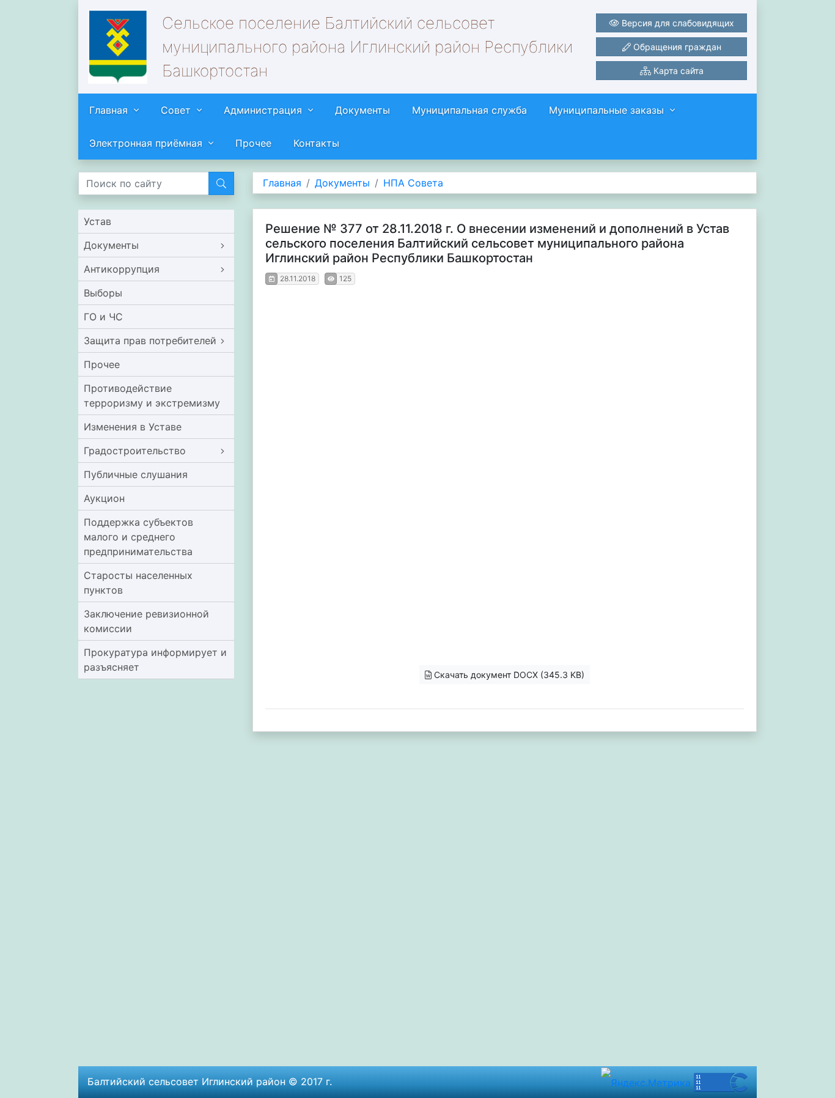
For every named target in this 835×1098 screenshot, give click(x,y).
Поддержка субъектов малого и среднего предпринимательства (138, 537)
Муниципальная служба (469, 110)
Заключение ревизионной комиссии (146, 621)
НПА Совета (413, 183)
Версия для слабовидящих (676, 23)
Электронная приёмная (145, 143)
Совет (176, 110)
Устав (97, 221)
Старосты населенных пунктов (138, 582)
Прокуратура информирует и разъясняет (155, 659)
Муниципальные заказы (606, 110)
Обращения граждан (676, 47)
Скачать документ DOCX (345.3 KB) (508, 674)
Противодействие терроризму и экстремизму (152, 395)
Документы (362, 110)
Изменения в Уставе (133, 427)
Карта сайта (677, 70)
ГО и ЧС (103, 317)
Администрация (263, 110)
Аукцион (104, 498)
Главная (108, 110)
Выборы (103, 293)
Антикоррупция (122, 269)
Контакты (316, 143)
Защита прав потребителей (150, 340)
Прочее (253, 143)
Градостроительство (135, 450)
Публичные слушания (136, 474)
